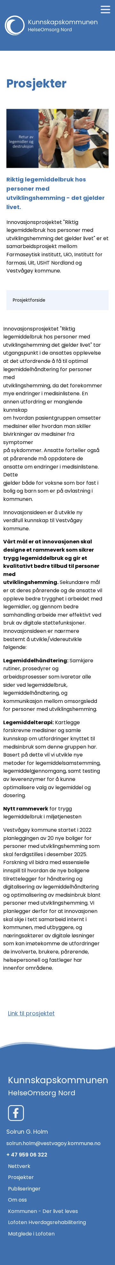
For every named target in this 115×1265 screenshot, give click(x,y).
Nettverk (19, 1166)
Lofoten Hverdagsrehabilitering (47, 1222)
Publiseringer (24, 1188)
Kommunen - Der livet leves (43, 1211)
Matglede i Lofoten (31, 1233)
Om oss (17, 1199)
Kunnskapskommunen (58, 1080)
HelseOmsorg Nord (41, 1093)
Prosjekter (21, 1177)
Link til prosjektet (31, 1013)
